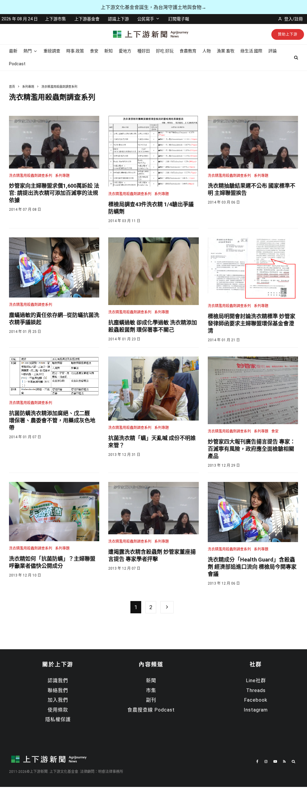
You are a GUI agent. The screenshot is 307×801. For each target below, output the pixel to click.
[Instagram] (265, 761)
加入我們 (58, 700)
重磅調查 (51, 50)
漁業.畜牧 (225, 50)
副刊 (151, 700)
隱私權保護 (58, 719)
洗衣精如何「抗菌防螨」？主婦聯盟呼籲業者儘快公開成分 (52, 562)
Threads (256, 690)
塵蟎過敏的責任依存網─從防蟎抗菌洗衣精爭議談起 (54, 318)
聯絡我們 (58, 690)
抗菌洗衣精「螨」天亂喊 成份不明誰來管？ (152, 441)
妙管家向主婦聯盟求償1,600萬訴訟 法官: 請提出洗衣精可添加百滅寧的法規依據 (54, 193)
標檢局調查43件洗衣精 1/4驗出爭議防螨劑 (151, 208)
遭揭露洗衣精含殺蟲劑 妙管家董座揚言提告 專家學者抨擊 (152, 555)
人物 (206, 50)
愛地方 (125, 50)
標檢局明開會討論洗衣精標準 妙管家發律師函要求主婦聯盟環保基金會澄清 (251, 323)
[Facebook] (257, 761)
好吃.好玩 (165, 50)
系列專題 (62, 176)
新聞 (151, 680)
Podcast (17, 63)
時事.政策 (75, 50)
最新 (13, 50)
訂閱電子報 (178, 18)
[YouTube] (275, 761)
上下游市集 (55, 18)
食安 (94, 50)
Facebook (255, 700)
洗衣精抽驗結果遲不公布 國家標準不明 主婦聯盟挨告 (251, 189)
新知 (108, 50)
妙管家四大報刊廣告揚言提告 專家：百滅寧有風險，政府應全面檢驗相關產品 (251, 449)
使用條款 (58, 710)
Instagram (256, 710)
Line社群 (256, 680)
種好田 (143, 50)
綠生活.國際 (251, 50)
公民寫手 (145, 18)
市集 (151, 690)
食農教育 (188, 50)
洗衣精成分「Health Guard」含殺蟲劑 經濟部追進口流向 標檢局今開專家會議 (252, 566)
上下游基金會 (87, 18)
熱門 (27, 50)
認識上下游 (118, 18)
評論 (272, 50)
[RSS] (284, 761)
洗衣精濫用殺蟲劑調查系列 (30, 176)
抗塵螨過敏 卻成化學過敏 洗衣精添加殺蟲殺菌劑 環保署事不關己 (152, 326)
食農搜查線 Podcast (151, 710)
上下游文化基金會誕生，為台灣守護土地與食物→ (153, 7)
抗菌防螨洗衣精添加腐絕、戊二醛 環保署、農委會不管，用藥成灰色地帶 (52, 420)
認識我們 (58, 680)
